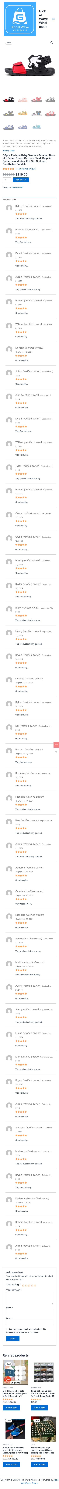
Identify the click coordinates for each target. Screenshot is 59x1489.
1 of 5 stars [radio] (23, 1285)
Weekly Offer (15, 140)
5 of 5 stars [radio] (35, 1285)
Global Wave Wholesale (43, 19)
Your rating (13, 1284)
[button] (51, 42)
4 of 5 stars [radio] (32, 1285)
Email (9, 1318)
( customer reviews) (26, 169)
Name (9, 1307)
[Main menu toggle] (53, 19)
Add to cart (21, 180)
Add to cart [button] (11, 1407)
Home (5, 140)
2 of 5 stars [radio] (26, 1285)
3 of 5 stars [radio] (29, 1285)
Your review (14, 1289)
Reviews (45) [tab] (9, 199)
